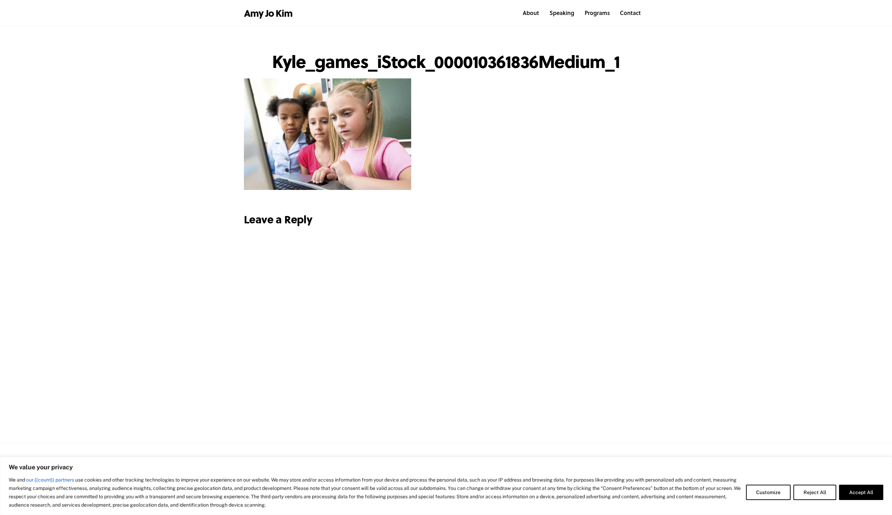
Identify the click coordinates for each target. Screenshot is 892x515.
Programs (597, 13)
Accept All (861, 492)
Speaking (561, 13)
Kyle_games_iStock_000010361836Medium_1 (446, 61)
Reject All (814, 492)
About (531, 13)
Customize (768, 492)
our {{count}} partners (50, 480)
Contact (630, 13)
